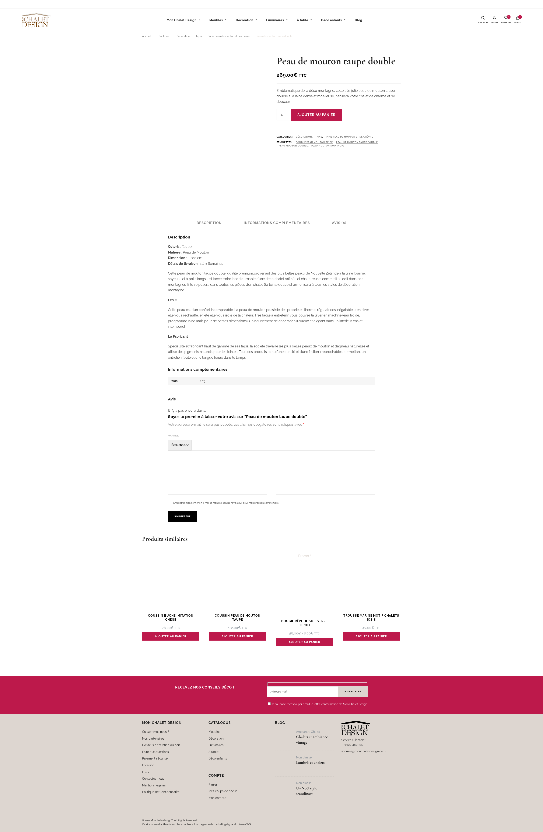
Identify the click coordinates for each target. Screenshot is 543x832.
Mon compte (217, 798)
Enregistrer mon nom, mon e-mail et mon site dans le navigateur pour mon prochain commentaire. (226, 502)
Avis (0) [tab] (339, 223)
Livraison (148, 765)
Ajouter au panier (316, 115)
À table (213, 752)
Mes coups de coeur (223, 791)
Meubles (214, 731)
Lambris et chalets (310, 762)
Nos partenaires (153, 738)
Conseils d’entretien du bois (161, 745)
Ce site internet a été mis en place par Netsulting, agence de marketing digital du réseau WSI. (197, 824)
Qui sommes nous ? (155, 731)
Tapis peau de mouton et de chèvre (349, 137)
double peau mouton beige (314, 142)
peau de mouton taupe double (357, 142)
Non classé (304, 757)
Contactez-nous (153, 778)
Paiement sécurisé (155, 758)
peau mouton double (293, 146)
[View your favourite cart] (506, 18)
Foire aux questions (155, 752)
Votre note (174, 435)
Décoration (304, 137)
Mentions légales (154, 785)
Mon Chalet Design (181, 20)
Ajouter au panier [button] (170, 636)
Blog (358, 20)
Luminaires (216, 745)
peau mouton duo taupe (327, 146)
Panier (213, 784)
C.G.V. (146, 772)
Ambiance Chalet (308, 731)
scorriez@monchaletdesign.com (363, 751)
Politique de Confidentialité (160, 792)
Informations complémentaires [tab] (277, 223)
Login (494, 22)
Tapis (318, 137)
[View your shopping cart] (517, 19)
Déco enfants (218, 758)
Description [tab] (209, 223)
